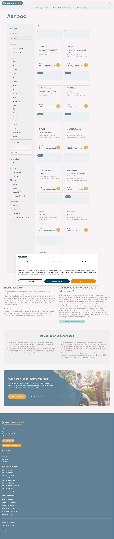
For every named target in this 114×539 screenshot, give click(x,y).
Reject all (31, 281)
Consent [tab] (29, 262)
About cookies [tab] (57, 262)
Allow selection (57, 281)
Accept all (83, 281)
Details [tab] (84, 262)
